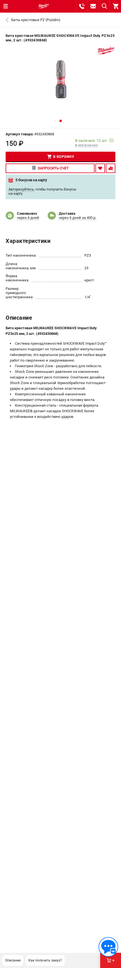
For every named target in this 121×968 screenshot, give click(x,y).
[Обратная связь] (108, 947)
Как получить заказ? (45, 960)
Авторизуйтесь (21, 189)
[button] (60, 121)
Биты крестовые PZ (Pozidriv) (35, 20)
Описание (13, 960)
